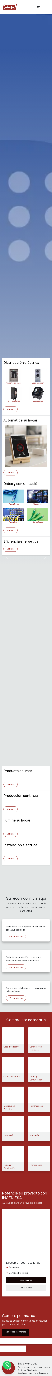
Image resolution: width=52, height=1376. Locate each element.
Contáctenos (26, 1287)
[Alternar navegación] (46, 7)
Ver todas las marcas (16, 1331)
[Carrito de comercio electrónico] (38, 7)
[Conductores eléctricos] (39, 1035)
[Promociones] (39, 1154)
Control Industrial (11, 1076)
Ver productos (16, 967)
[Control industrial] (13, 1065)
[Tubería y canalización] (13, 1154)
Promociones (36, 1165)
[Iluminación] (13, 1124)
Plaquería (34, 1135)
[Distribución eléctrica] (13, 1095)
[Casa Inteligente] (13, 1035)
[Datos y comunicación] (39, 1065)
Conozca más (26, 1280)
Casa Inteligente (11, 1046)
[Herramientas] (39, 1095)
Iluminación (8, 1135)
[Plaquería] (39, 1124)
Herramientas (36, 1105)
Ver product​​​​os (16, 936)
